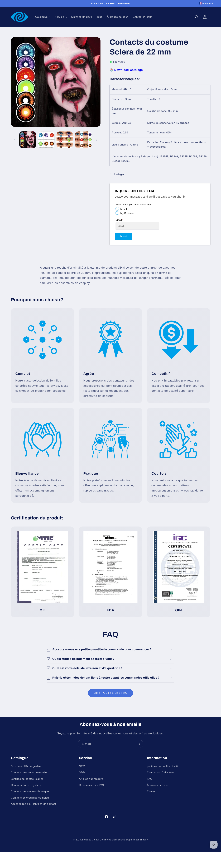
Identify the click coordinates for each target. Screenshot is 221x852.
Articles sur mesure (91, 779)
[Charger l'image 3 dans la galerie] (64, 139)
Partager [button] (119, 174)
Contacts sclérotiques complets (30, 797)
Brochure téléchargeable (26, 766)
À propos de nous (158, 785)
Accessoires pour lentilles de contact (33, 804)
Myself (123, 209)
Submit (123, 236)
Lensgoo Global (90, 840)
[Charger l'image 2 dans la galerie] (46, 139)
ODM (82, 772)
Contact (151, 791)
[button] (42, 17)
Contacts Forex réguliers (26, 785)
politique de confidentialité (163, 766)
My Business (127, 213)
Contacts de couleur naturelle (29, 772)
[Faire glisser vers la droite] (96, 139)
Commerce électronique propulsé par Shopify (124, 840)
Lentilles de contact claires (27, 779)
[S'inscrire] (139, 744)
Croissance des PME (92, 785)
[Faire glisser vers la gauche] (14, 139)
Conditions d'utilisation (160, 772)
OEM (82, 766)
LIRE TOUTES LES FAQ (111, 692)
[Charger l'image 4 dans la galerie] (83, 139)
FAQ (149, 779)
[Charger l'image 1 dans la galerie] (27, 139)
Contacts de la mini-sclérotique (30, 791)
